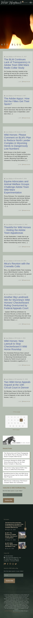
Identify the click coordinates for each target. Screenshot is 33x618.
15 (15, 423)
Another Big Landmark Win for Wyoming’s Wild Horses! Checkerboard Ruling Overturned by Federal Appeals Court (17, 303)
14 (11, 423)
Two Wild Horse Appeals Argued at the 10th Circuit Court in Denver (17, 385)
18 (24, 423)
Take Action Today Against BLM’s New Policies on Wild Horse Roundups (15, 468)
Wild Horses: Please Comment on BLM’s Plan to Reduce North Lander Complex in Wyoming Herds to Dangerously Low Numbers (17, 141)
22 (19, 426)
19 (10, 426)
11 (21, 420)
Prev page (17, 412)
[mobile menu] (30, 2)
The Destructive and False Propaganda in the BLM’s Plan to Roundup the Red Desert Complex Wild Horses (16, 454)
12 (24, 420)
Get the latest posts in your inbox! (12, 490)
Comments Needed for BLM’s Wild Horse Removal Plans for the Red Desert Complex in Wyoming (14, 462)
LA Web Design (9, 611)
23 (23, 426)
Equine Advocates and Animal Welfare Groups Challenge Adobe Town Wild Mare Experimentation (16, 187)
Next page (16, 429)
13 (8, 423)
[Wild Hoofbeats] (17, 2)
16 (18, 423)
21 (16, 426)
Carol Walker (9, 56)
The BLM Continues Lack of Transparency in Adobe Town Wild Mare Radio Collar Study (17, 63)
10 (20, 164)
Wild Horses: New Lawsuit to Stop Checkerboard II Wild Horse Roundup (15, 345)
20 (13, 426)
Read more (26, 81)
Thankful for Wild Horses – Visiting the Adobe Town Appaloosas (17, 230)
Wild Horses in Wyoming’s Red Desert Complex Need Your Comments (15, 481)
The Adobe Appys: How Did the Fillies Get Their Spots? (16, 101)
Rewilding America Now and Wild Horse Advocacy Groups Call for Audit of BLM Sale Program (16, 475)
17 (21, 423)
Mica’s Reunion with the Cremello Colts (17, 265)
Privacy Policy (16, 612)
